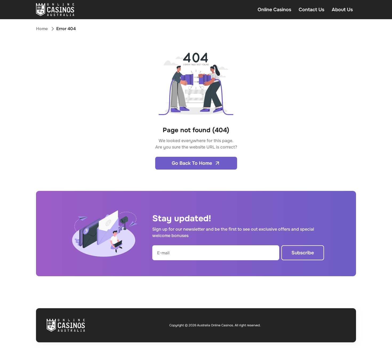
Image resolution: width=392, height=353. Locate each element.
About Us (342, 10)
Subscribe (302, 253)
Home (42, 28)
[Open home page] (55, 9)
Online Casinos (274, 10)
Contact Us (311, 10)
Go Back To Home (192, 163)
